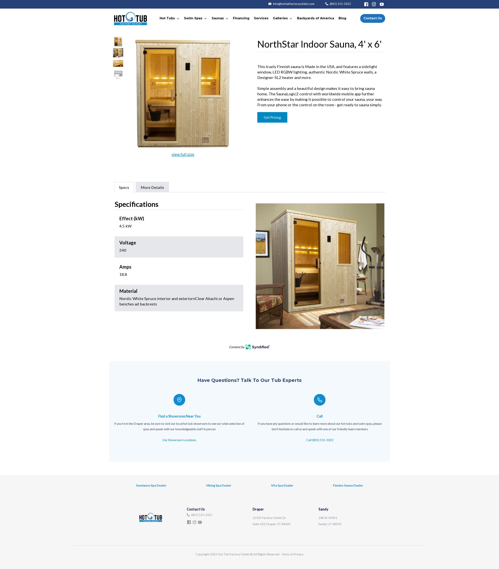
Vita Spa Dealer (282, 485)
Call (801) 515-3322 (319, 440)
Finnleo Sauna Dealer (348, 485)
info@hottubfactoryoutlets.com (293, 3)
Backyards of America (315, 18)
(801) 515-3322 (340, 3)
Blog (342, 18)
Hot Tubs (167, 18)
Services (261, 18)
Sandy (323, 509)
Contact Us (373, 18)
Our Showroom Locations (179, 440)
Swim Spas (193, 18)
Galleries (280, 18)
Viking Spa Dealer (218, 485)
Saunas (218, 18)
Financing (241, 18)
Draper (258, 509)
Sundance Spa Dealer (151, 485)
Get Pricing (272, 117)
